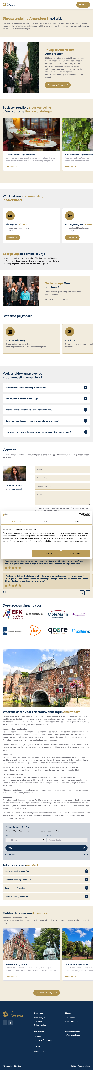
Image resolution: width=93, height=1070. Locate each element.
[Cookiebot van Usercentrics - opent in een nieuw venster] (80, 514)
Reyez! (80, 1066)
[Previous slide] (82, 592)
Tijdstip (50, 835)
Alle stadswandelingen (45, 993)
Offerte (11, 238)
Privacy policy (7, 1066)
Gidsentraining (40, 1025)
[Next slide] (88, 592)
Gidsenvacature (71, 1021)
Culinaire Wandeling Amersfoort (18, 879)
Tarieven (11, 854)
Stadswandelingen (72, 1031)
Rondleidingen (39, 1018)
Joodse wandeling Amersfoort (17, 896)
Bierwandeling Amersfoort (15, 888)
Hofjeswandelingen (72, 1035)
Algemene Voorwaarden (43, 1040)
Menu (81, 5)
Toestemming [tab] (16, 521)
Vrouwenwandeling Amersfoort (17, 871)
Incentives (38, 1021)
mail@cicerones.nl (14, 489)
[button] (3, 592)
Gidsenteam (70, 1018)
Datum (8, 835)
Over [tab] (77, 521)
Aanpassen (44, 554)
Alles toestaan (76, 554)
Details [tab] (46, 521)
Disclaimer (18, 1066)
